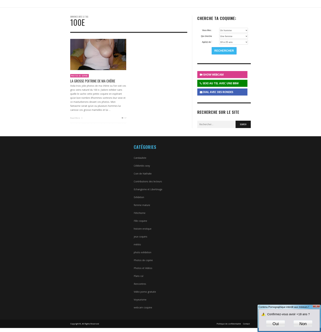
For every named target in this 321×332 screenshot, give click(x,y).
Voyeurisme (140, 299)
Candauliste (140, 157)
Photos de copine (79, 75)
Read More (75, 118)
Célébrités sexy (142, 165)
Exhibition (139, 197)
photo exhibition (142, 252)
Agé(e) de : (207, 42)
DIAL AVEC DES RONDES (217, 92)
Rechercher (224, 50)
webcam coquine (143, 307)
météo (137, 244)
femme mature (142, 205)
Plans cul (138, 276)
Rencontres (140, 283)
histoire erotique (142, 228)
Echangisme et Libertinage (148, 189)
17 (125, 118)
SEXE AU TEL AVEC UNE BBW (220, 83)
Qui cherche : (206, 36)
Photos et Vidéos (143, 268)
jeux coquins (140, 236)
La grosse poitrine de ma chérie (92, 81)
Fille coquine (140, 220)
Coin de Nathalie (143, 173)
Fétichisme (139, 213)
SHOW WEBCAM (213, 74)
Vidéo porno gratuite (145, 291)
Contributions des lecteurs (148, 181)
